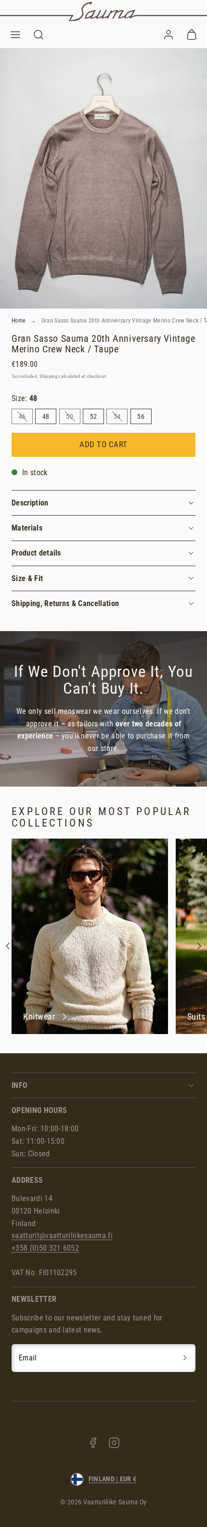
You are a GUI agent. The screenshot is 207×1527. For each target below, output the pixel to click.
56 (140, 416)
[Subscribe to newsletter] (184, 1358)
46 (26, 418)
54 (121, 418)
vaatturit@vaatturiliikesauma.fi (62, 1235)
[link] (168, 34)
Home (19, 320)
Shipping (48, 376)
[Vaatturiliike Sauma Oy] (103, 11)
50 (73, 418)
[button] (15, 34)
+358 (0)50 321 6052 (45, 1248)
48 (46, 416)
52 (93, 416)
